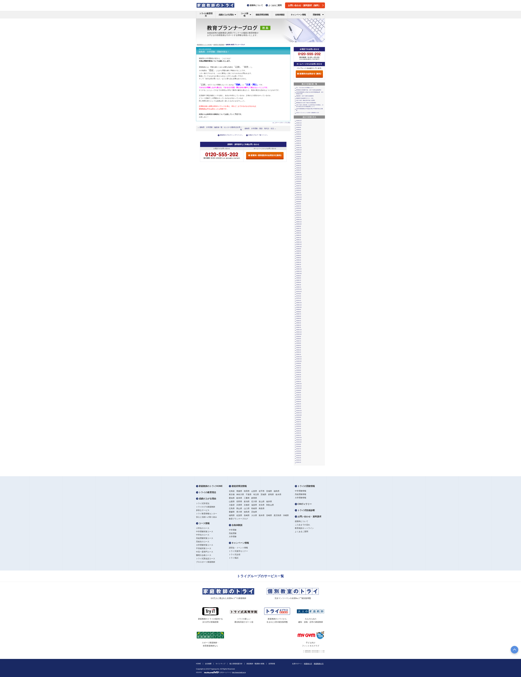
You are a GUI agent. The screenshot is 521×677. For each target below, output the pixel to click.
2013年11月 (299, 386)
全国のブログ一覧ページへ (258, 135)
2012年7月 (298, 421)
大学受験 (232, 536)
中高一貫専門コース (204, 552)
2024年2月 (298, 143)
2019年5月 (298, 257)
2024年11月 (299, 123)
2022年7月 (298, 186)
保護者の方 (308, 664)
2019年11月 (299, 244)
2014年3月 (298, 376)
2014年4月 (298, 374)
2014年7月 (298, 368)
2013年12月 (299, 383)
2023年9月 (298, 154)
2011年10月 (299, 442)
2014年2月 (298, 379)
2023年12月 (299, 147)
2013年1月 (298, 408)
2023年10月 (299, 152)
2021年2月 (298, 215)
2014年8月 (298, 365)
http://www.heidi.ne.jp (239, 672)
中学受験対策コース (204, 531)
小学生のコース (202, 528)
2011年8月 (298, 446)
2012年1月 (298, 435)
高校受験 (232, 533)
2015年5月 (298, 345)
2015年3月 (298, 350)
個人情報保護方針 (235, 664)
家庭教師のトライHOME (204, 44)
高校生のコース (202, 541)
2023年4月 (298, 165)
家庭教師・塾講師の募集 (255, 664)
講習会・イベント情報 (238, 548)
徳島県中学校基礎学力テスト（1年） (305, 98)
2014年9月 (298, 363)
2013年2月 (298, 406)
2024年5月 (298, 136)
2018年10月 (299, 273)
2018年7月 (298, 280)
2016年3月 (298, 323)
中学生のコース (202, 535)
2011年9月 (298, 444)
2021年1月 (298, 217)
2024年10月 (299, 125)
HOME (198, 664)
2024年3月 (298, 141)
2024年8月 (298, 129)
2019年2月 (298, 264)
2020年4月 (298, 233)
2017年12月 (299, 289)
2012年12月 (299, 410)
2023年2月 (298, 170)
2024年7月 (298, 132)
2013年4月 (298, 401)
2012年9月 (298, 417)
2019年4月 (298, 260)
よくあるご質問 (301, 531)
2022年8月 (298, 183)
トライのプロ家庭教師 (205, 507)
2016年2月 (298, 325)
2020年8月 (298, 226)
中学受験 (232, 530)
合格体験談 (280, 14)
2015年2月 (298, 352)
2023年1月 (298, 172)
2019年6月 (298, 255)
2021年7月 (298, 206)
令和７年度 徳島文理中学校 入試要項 (305, 100)
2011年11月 (299, 440)
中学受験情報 (300, 491)
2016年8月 (298, 311)
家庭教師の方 (319, 664)
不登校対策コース (203, 548)
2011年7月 (298, 448)
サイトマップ (220, 664)
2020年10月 (299, 224)
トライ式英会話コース (205, 558)
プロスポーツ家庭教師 (205, 562)
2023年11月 (299, 150)
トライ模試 (233, 558)
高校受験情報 (300, 494)
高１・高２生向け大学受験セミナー (305, 87)
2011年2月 (298, 460)
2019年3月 (298, 262)
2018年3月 (298, 284)
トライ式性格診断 (306, 510)
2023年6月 (298, 161)
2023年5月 (298, 163)
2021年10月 (299, 199)
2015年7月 (298, 341)
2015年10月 (299, 334)
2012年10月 (299, 415)
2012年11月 (299, 412)
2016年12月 (299, 302)
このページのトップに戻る (282, 122)
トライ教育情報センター (206, 514)
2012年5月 (298, 426)
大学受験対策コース (204, 545)
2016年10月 (299, 307)
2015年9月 (298, 336)
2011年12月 (299, 437)
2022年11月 (299, 177)
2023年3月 (298, 168)
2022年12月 (299, 174)
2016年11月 (299, 305)
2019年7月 (298, 253)
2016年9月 (298, 309)
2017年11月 (299, 291)
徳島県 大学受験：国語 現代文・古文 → (260, 128)
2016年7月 (298, 314)
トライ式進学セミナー (238, 551)
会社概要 (208, 664)
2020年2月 (298, 237)
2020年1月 (298, 239)
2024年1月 (298, 145)
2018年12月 (299, 269)
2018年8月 (298, 278)
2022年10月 (299, 179)
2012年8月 (298, 419)
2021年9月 (298, 201)
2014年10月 (299, 361)
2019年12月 (299, 242)
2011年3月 (298, 457)
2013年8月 (298, 392)
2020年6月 (298, 230)
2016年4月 (298, 320)
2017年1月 (298, 300)
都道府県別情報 (262, 14)
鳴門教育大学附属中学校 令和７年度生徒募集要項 (308, 90)
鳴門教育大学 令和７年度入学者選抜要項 (306, 102)
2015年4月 (298, 347)
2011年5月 (298, 453)
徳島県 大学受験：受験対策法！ (214, 52)
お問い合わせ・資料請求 (309, 516)
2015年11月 (299, 332)
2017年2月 (298, 298)
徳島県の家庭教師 (218, 44)
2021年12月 (299, 194)
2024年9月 (298, 127)
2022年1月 (298, 192)
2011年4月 (298, 455)
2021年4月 (298, 210)
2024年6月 (298, 134)
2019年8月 (298, 251)
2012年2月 (298, 433)
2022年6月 (298, 188)
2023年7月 (298, 158)
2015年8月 (298, 338)
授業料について (301, 521)
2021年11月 (299, 197)
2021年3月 (298, 213)
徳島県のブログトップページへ (231, 135)
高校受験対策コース (204, 538)
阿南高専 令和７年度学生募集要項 (305, 96)
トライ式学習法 (202, 503)
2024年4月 (298, 138)
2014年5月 (298, 372)
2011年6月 (298, 451)
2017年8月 (298, 293)
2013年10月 (299, 388)
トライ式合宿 (234, 554)
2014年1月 (298, 381)
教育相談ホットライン (304, 528)
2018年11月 (299, 271)
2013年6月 (298, 397)
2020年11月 (299, 221)
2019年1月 (298, 266)
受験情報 (316, 14)
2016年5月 (298, 318)
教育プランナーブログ (238, 519)
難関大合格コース (203, 555)
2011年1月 (298, 462)
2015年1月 (298, 354)
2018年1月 (298, 287)
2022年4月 (298, 190)
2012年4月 (298, 428)
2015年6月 (298, 343)
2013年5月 (298, 399)
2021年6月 (298, 208)
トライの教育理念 (205, 14)
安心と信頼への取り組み (206, 517)
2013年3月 (298, 404)
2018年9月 (298, 275)
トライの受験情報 (306, 486)
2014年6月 (298, 370)
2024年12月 (299, 120)
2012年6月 (298, 424)
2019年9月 (298, 248)
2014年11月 (299, 359)
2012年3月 (298, 431)
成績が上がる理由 (226, 14)
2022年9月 (298, 181)
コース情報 (244, 14)
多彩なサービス (202, 510)
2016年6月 (298, 316)
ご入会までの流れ (302, 525)
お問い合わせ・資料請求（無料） (304, 5)
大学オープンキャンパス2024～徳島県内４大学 (307, 112)
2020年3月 (298, 235)
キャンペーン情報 (298, 14)
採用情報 (272, 664)
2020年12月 (299, 219)
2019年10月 (299, 246)
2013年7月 (298, 395)
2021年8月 (298, 203)
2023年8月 (298, 156)
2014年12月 (299, 356)
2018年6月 (298, 282)
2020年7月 (298, 228)
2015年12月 (299, 329)
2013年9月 (298, 390)
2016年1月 (298, 327)
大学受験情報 (300, 498)
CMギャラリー (304, 504)
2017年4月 (298, 296)
